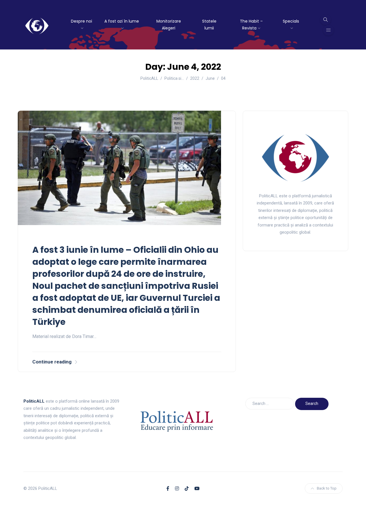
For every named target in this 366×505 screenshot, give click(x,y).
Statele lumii (209, 24)
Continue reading (51, 362)
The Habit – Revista (251, 24)
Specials (291, 21)
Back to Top (327, 488)
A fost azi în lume (121, 21)
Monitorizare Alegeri (168, 24)
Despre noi (81, 21)
